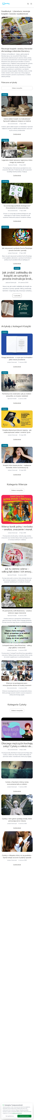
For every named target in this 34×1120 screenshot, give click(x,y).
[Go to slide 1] (27, 42)
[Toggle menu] (31, 4)
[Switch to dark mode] (28, 3)
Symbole (5, 181)
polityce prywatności (17, 1113)
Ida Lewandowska (13, 123)
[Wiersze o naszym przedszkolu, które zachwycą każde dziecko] (17, 31)
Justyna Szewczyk (12, 253)
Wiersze (7, 31)
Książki (5, 94)
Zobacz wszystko (17, 88)
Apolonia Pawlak (7, 39)
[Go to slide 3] (30, 42)
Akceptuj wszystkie (24, 1116)
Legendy (5, 140)
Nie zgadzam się (10, 1116)
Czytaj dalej (17, 295)
